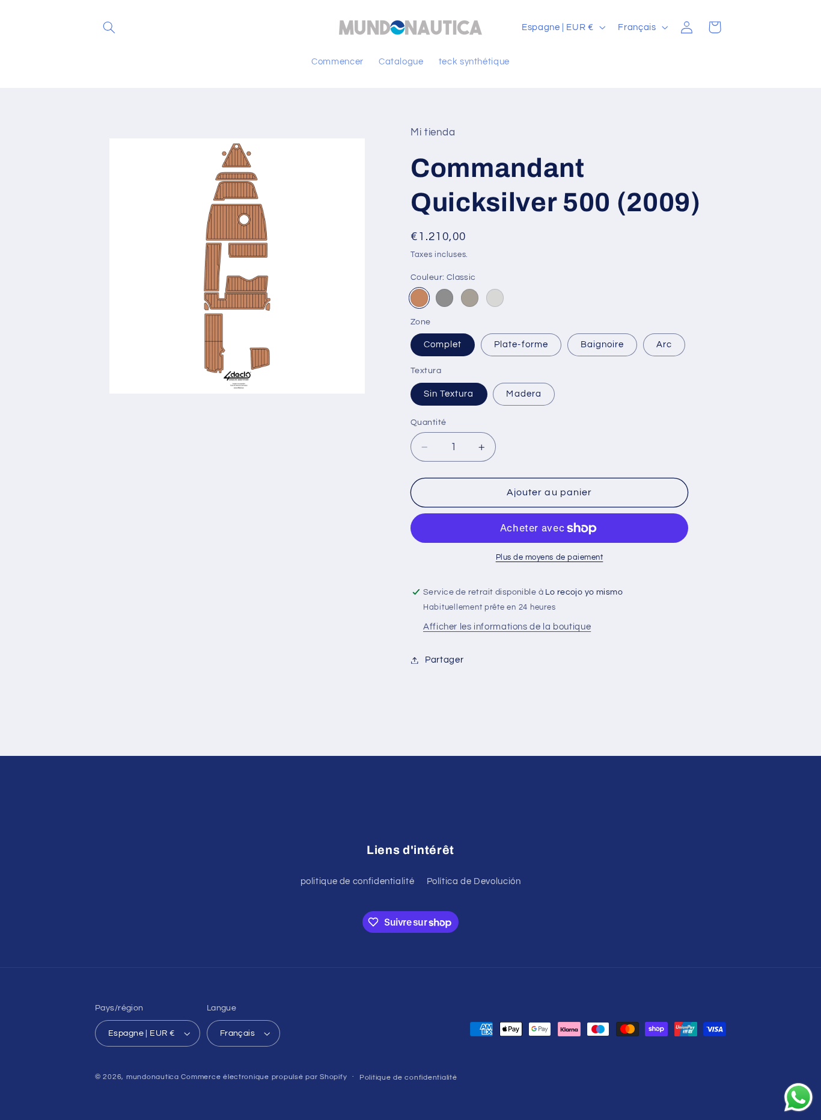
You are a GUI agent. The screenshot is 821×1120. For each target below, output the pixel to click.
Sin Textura (449, 393)
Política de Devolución (474, 881)
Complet (443, 344)
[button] (109, 27)
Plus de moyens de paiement (549, 558)
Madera (523, 393)
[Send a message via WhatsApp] (798, 1097)
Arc (664, 344)
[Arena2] (469, 298)
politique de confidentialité (358, 881)
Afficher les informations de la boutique (507, 627)
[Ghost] (495, 298)
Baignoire (602, 344)
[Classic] (419, 298)
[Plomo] (444, 298)
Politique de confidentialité (408, 1077)
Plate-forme (521, 344)
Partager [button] (444, 659)
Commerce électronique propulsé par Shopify (264, 1077)
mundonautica (152, 1077)
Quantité (428, 422)
